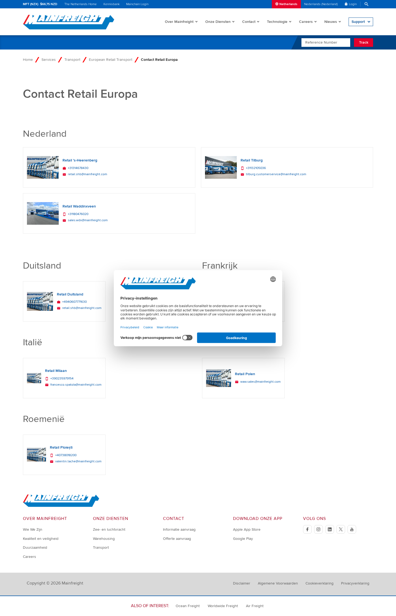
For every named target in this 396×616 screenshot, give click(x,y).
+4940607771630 (74, 302)
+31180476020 (78, 214)
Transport (72, 59)
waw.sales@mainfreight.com (260, 381)
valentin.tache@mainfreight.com (78, 461)
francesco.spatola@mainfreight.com (76, 384)
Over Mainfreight (179, 21)
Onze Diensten (218, 21)
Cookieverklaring (319, 583)
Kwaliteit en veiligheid (40, 538)
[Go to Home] (61, 506)
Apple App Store (246, 529)
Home (28, 59)
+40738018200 (66, 455)
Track (363, 42)
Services (48, 59)
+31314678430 (78, 168)
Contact (248, 21)
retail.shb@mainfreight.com (87, 174)
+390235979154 (62, 378)
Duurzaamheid (35, 547)
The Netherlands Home (80, 4)
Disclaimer (241, 583)
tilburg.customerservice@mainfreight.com (276, 174)
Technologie (277, 21)
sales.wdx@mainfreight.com (88, 220)
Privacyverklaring (355, 583)
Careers (306, 21)
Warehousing (104, 538)
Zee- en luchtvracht (109, 529)
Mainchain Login (137, 4)
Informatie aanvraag (179, 529)
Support (358, 21)
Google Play (243, 538)
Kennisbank (111, 4)
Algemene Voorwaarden (278, 583)
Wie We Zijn (32, 529)
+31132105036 (256, 168)
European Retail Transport (110, 59)
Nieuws (330, 21)
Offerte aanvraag (177, 538)
